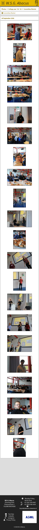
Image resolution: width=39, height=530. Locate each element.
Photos (4, 9)
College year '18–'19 (14, 9)
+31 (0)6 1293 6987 (30, 502)
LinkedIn (11, 516)
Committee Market (9, 13)
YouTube (11, 514)
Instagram (10, 518)
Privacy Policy (10, 520)
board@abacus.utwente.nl (28, 508)
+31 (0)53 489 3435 (30, 504)
